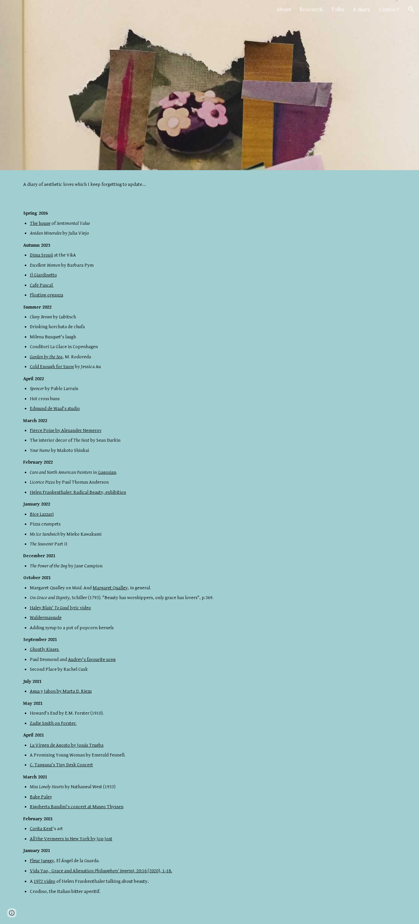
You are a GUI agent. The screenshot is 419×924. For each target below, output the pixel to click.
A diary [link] (361, 9)
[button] (411, 9)
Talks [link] (337, 9)
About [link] (283, 9)
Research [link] (311, 9)
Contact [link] (389, 9)
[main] (209, 184)
